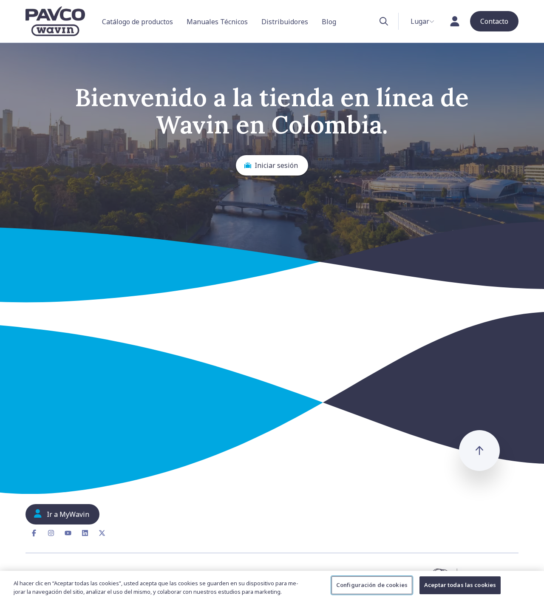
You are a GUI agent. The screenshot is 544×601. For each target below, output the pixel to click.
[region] (272, 586)
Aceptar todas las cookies (460, 585)
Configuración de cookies (372, 585)
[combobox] (422, 21)
